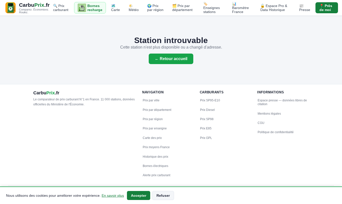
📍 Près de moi (325, 8)
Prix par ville (151, 100)
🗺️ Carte (115, 8)
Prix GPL (206, 138)
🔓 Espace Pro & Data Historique (273, 8)
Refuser (163, 195)
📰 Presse (304, 8)
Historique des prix (155, 156)
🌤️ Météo (134, 8)
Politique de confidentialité (276, 132)
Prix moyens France (156, 147)
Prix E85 (206, 128)
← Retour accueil (171, 59)
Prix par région (153, 119)
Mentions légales (269, 113)
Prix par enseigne (155, 128)
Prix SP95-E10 (210, 100)
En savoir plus (113, 195)
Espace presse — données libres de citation (282, 102)
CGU (261, 123)
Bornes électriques (155, 166)
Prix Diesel (207, 110)
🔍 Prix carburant (60, 8)
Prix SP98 (207, 119)
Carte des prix (152, 138)
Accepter (138, 195)
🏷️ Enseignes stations (211, 8)
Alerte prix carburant (156, 175)
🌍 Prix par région (155, 8)
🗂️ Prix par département (182, 8)
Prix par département (157, 110)
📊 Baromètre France (240, 8)
